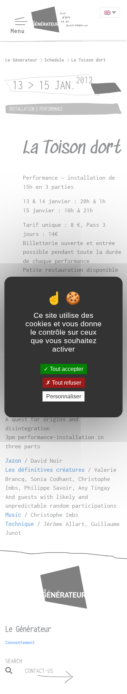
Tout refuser (65, 383)
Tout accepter (65, 369)
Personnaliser (63, 396)
